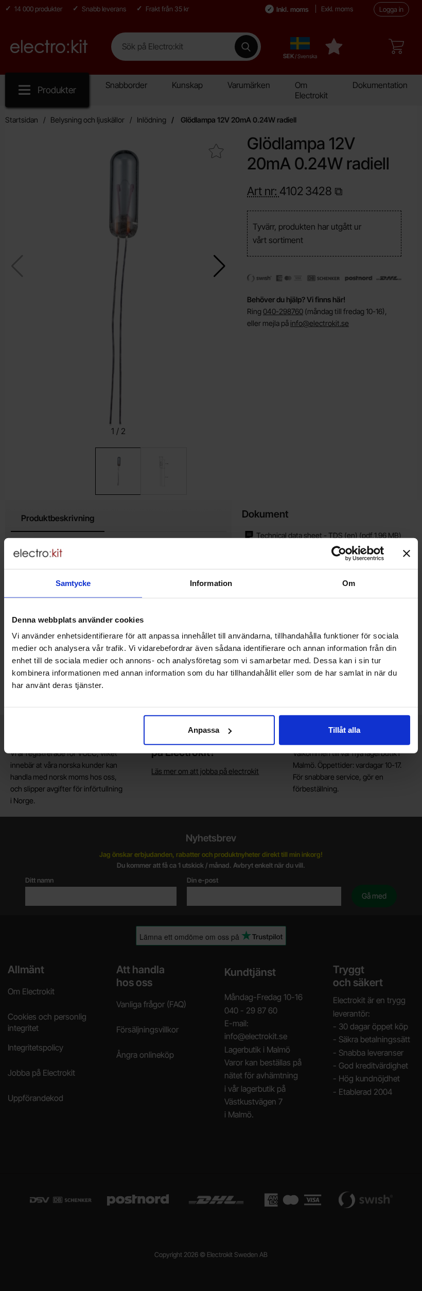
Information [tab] (211, 582)
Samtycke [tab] (73, 582)
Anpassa (203, 730)
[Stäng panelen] (406, 553)
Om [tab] (348, 582)
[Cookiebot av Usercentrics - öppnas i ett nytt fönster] (339, 553)
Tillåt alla (344, 730)
